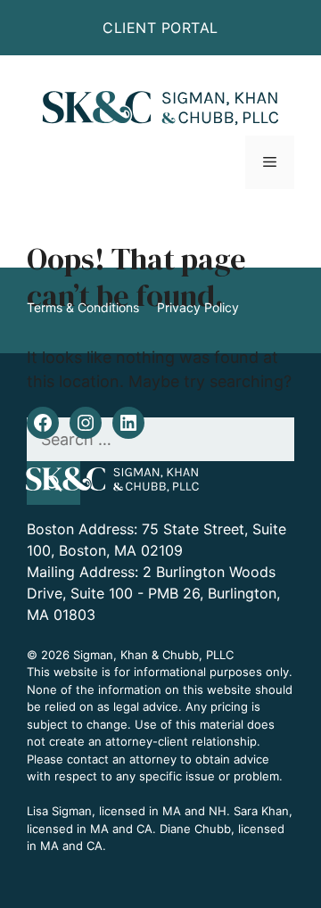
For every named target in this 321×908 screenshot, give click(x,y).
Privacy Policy (198, 307)
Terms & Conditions (83, 307)
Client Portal (160, 28)
